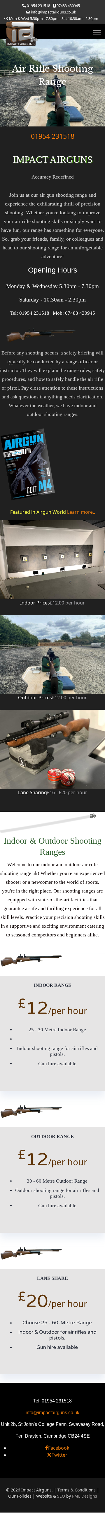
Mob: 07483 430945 (74, 313)
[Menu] (97, 33)
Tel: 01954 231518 (29, 313)
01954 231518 (38, 5)
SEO (61, 1496)
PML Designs (84, 1496)
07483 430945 (68, 5)
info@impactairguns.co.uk (53, 12)
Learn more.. (81, 512)
